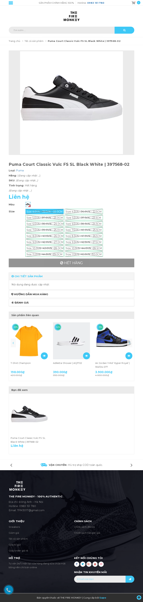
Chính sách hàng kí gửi (87, 532)
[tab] (71, 276)
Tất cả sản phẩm (18, 538)
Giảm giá (14, 532)
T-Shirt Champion (21, 363)
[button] (71, 276)
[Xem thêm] (44, 355)
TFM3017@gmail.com (30, 510)
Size (12, 211)
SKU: (12, 180)
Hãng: (13, 175)
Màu (11, 204)
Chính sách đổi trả (84, 526)
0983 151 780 (27, 506)
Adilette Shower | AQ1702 (67, 363)
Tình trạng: (16, 185)
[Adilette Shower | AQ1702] (71, 340)
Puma (20, 170)
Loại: (12, 170)
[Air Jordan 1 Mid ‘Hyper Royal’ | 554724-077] (113, 340)
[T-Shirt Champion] (29, 340)
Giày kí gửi (15, 544)
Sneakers (14, 526)
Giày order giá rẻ (18, 550)
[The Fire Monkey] (71, 14)
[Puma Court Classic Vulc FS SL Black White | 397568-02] (29, 415)
